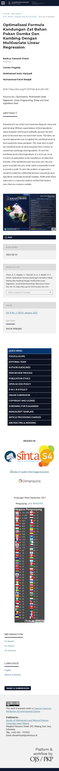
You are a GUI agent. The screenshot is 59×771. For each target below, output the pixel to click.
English (8, 670)
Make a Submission (18, 688)
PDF (9, 237)
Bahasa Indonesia (13, 675)
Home (6, 13)
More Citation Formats (19, 292)
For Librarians (10, 651)
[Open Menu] (3, 3)
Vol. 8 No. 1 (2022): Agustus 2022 (20, 16)
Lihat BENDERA (35, 504)
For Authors (10, 646)
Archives (16, 13)
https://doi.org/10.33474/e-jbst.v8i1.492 (29, 89)
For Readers (10, 641)
